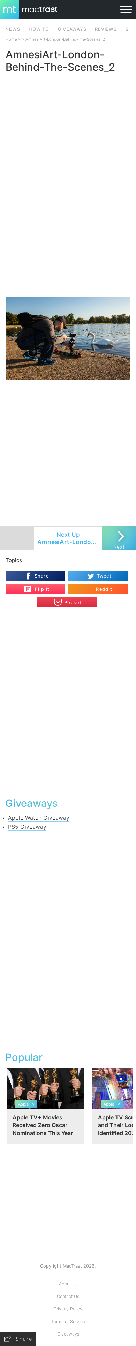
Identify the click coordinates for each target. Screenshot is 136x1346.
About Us (68, 1283)
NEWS (12, 29)
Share (42, 576)
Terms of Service (68, 1321)
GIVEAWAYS (72, 29)
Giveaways (68, 1334)
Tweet (104, 576)
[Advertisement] (68, 224)
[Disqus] (68, 701)
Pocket (73, 602)
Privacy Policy (68, 1308)
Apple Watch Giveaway (38, 817)
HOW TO (39, 29)
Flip (38, 586)
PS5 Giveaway (27, 826)
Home (11, 39)
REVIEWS (105, 29)
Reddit (104, 589)
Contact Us (68, 1296)
